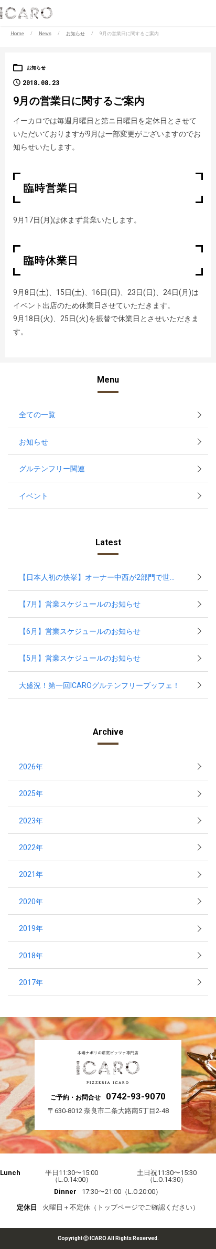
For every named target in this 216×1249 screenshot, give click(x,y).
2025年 (31, 793)
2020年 (31, 901)
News (45, 33)
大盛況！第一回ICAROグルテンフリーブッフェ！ (99, 685)
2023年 (31, 821)
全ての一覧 (37, 414)
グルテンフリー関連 (52, 468)
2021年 (31, 874)
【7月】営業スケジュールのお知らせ (80, 604)
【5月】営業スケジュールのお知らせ (80, 658)
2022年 (31, 847)
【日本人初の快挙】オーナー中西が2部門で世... (97, 577)
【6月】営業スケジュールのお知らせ (80, 631)
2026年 (31, 767)
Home (17, 33)
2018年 (31, 955)
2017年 (31, 982)
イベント (33, 496)
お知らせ (75, 33)
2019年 (31, 928)
